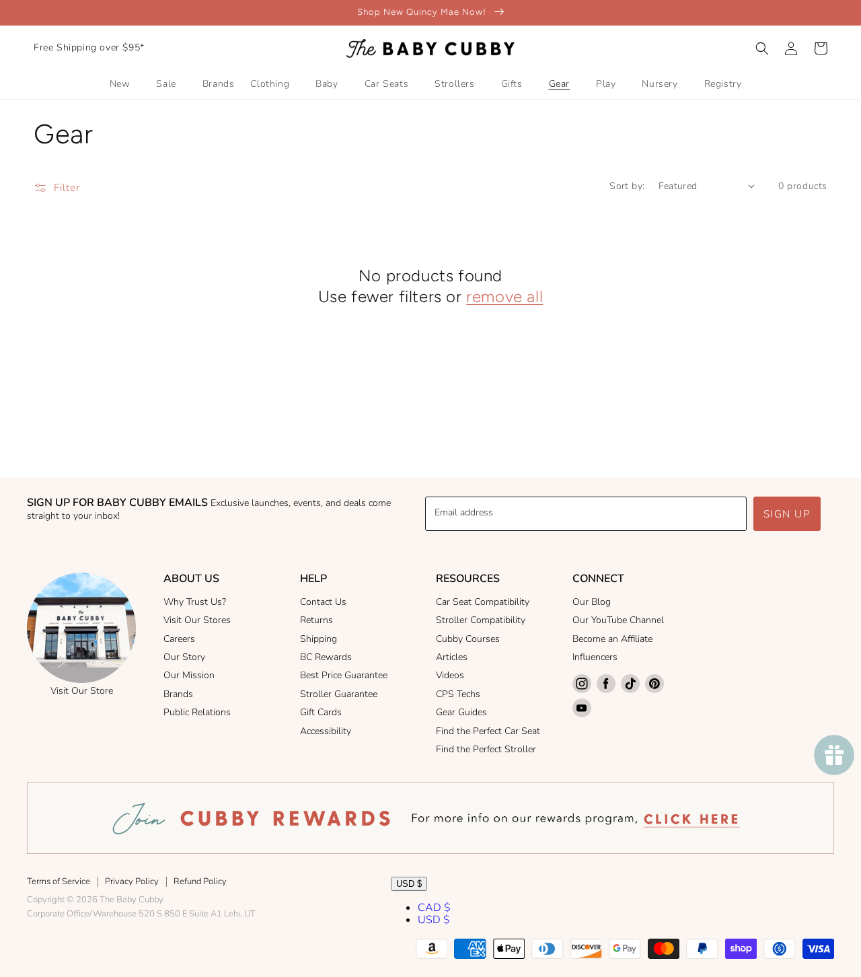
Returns (316, 620)
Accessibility (325, 731)
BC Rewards (326, 657)
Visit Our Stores (197, 620)
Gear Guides (461, 712)
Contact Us (323, 601)
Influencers (594, 657)
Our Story (184, 657)
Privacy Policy (132, 881)
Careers (179, 638)
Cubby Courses (468, 638)
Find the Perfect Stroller (486, 749)
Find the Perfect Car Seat (488, 731)
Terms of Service (58, 881)
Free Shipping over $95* (89, 47)
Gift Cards (321, 712)
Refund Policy (200, 881)
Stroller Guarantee (338, 694)
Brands (178, 694)
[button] (762, 48)
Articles (451, 657)
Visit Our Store (81, 690)
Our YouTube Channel (618, 620)
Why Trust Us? (194, 601)
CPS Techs (458, 694)
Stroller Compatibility (480, 620)
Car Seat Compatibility (482, 601)
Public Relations (197, 712)
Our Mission (189, 675)
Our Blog (591, 601)
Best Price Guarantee (343, 675)
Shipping (318, 638)
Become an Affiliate (612, 638)
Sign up (787, 514)
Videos (450, 675)
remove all (504, 296)
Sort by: (626, 186)
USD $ (409, 884)
